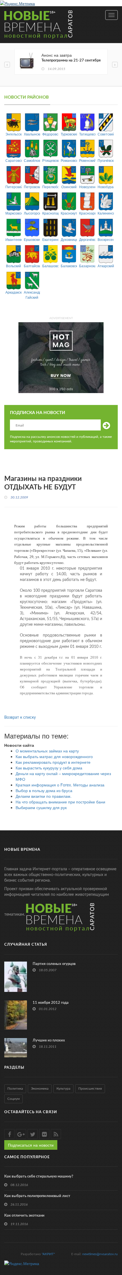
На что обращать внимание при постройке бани (60, 802)
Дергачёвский (87, 239)
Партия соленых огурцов (54, 964)
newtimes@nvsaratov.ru (100, 1254)
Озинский (69, 186)
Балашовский (50, 265)
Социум (13, 1098)
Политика (15, 1088)
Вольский (13, 265)
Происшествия (90, 1088)
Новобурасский (106, 186)
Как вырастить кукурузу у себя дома (49, 768)
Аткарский (106, 265)
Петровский (32, 186)
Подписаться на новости (31, 1145)
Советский (106, 133)
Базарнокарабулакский (87, 265)
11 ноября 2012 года (51, 1003)
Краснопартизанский (50, 213)
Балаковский (69, 265)
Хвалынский (32, 133)
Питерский (13, 186)
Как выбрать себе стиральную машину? (38, 1176)
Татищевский (87, 133)
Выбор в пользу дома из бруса (44, 790)
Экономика (40, 1088)
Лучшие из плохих (49, 1040)
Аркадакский (13, 292)
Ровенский (87, 160)
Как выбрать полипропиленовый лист (37, 1196)
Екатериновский (50, 239)
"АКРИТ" (48, 1254)
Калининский (106, 213)
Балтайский (32, 265)
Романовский (69, 160)
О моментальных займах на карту (47, 751)
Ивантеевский (13, 239)
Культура (63, 1088)
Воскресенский (106, 239)
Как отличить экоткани (24, 1215)
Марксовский (13, 213)
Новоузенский (87, 186)
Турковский (69, 133)
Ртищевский (50, 160)
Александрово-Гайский (32, 294)
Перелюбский (50, 186)
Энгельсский (13, 133)
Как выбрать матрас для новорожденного (54, 756)
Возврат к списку (20, 718)
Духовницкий (69, 239)
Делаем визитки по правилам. (43, 796)
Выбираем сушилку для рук (41, 807)
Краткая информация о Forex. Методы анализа (60, 785)
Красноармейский (87, 213)
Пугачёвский (106, 160)
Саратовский (13, 160)
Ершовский (32, 239)
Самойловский (32, 160)
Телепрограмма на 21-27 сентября (71, 60)
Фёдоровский (50, 133)
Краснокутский (69, 213)
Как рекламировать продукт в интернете (53, 762)
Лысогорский (32, 213)
